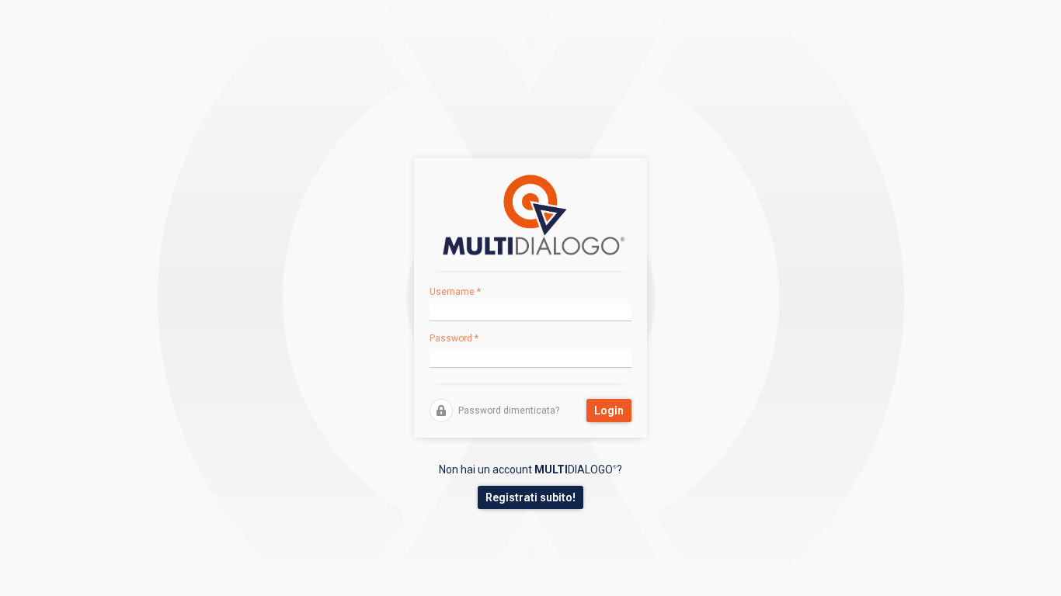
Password (454, 338)
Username (455, 291)
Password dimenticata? (508, 410)
